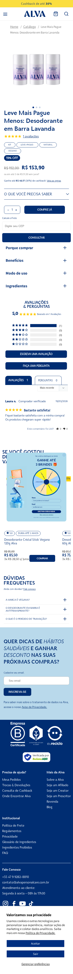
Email (33, 504)
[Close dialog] (64, 455)
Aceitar (35, 943)
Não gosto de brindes (46, 514)
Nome (33, 498)
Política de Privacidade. (40, 933)
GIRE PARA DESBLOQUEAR (46, 511)
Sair (35, 954)
